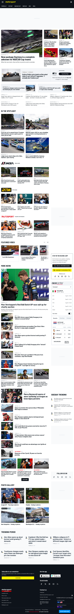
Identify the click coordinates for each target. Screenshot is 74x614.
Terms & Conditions (29, 609)
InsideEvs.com (5, 593)
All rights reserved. (44, 611)
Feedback (42, 592)
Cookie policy (38, 609)
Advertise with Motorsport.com (47, 594)
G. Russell (58, 337)
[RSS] (69, 276)
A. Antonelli (59, 334)
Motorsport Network (34, 611)
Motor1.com (4, 595)
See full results (67, 342)
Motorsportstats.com (6, 602)
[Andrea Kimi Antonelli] (54, 334)
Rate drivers (57, 341)
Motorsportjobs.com (6, 598)
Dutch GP (60, 322)
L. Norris (58, 330)
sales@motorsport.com (45, 599)
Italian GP (60, 290)
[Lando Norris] (54, 330)
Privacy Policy (45, 609)
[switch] (69, 313)
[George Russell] (54, 337)
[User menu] (71, 2)
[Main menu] (2, 2)
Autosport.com (5, 600)
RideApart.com (5, 605)
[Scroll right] (47, 242)
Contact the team (44, 597)
